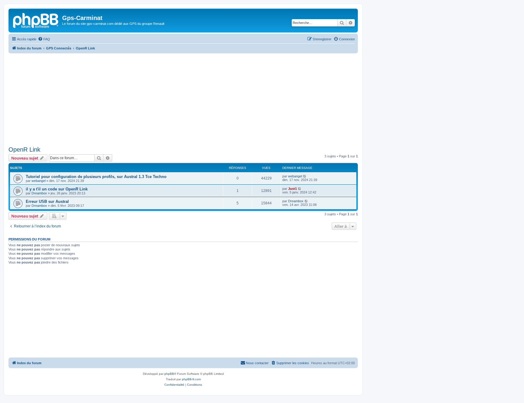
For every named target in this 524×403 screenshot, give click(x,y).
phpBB (169, 373)
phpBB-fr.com (191, 379)
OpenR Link (24, 149)
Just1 (292, 188)
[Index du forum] (36, 19)
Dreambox (39, 193)
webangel (38, 181)
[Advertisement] (183, 98)
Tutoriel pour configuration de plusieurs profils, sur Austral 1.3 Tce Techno (96, 176)
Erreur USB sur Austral (47, 201)
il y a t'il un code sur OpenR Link (57, 189)
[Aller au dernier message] (305, 176)
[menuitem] (44, 39)
